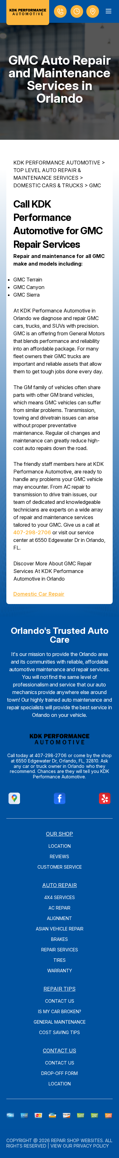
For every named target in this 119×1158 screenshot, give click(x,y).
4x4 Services (59, 897)
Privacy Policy (91, 1145)
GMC (95, 185)
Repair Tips (59, 989)
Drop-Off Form (59, 1073)
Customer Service (59, 867)
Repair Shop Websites (77, 1140)
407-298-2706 (32, 532)
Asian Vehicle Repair (59, 928)
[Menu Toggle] (108, 11)
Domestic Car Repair (38, 594)
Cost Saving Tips (59, 1032)
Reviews (59, 856)
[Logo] (27, 12)
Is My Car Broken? (59, 1011)
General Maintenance (60, 1022)
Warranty (59, 970)
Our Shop (59, 834)
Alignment (59, 918)
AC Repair (59, 907)
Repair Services (59, 949)
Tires (59, 960)
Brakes (59, 939)
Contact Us (59, 1001)
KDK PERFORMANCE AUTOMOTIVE (56, 162)
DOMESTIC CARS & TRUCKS (48, 185)
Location (60, 846)
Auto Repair (59, 885)
